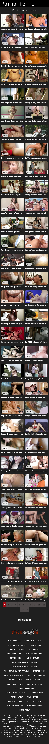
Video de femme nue (15, 706)
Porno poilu (24, 710)
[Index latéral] (24, 632)
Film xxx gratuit (14, 680)
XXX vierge (11, 684)
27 (22, 609)
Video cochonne (14, 641)
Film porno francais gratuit (24, 667)
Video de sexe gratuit (17, 645)
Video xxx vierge (17, 649)
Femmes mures (15, 658)
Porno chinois (37, 693)
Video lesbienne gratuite (31, 684)
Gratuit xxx (36, 645)
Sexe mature (34, 649)
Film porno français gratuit (24, 662)
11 (44, 604)
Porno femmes (32, 697)
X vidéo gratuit (32, 658)
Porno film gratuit (32, 641)
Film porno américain (13, 675)
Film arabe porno (34, 706)
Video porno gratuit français (17, 671)
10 (39, 604)
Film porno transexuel (24, 688)
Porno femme (14, 736)
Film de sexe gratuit (35, 675)
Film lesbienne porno (34, 654)
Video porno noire (13, 654)
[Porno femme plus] (46, 4)
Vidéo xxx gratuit (34, 680)
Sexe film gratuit (35, 701)
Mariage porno (39, 671)
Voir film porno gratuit (16, 693)
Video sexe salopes (14, 701)
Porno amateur (17, 697)
